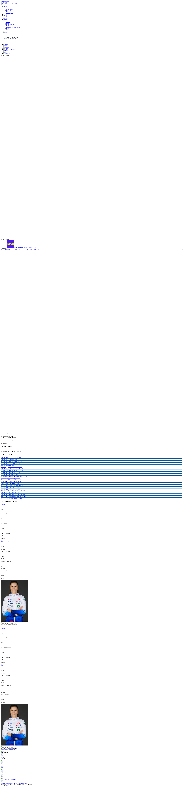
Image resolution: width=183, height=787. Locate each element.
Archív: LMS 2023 (22, 783)
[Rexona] (5, 44)
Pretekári (5, 19)
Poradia (5, 15)
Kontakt (8, 28)
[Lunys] (5, 52)
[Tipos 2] (5, 48)
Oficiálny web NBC (5, 783)
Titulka (5, 6)
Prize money (3, 504)
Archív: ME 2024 (14, 783)
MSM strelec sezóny (5, 541)
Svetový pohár (9, 9)
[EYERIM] (6, 50)
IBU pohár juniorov (10, 11)
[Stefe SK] (6, 47)
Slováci (5, 18)
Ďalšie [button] (4, 20)
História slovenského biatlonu (13, 27)
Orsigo (7, 785)
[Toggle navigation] (1, 4)
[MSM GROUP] (10, 43)
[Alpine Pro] (6, 53)
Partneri (8, 23)
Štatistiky (5, 16)
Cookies (8, 29)
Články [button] (5, 7)
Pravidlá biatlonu (10, 24)
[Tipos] (5, 32)
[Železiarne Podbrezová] (9, 49)
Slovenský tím (9, 13)
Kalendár (5, 14)
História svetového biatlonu (12, 25)
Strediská (8, 22)
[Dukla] (5, 45)
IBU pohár (8, 10)
